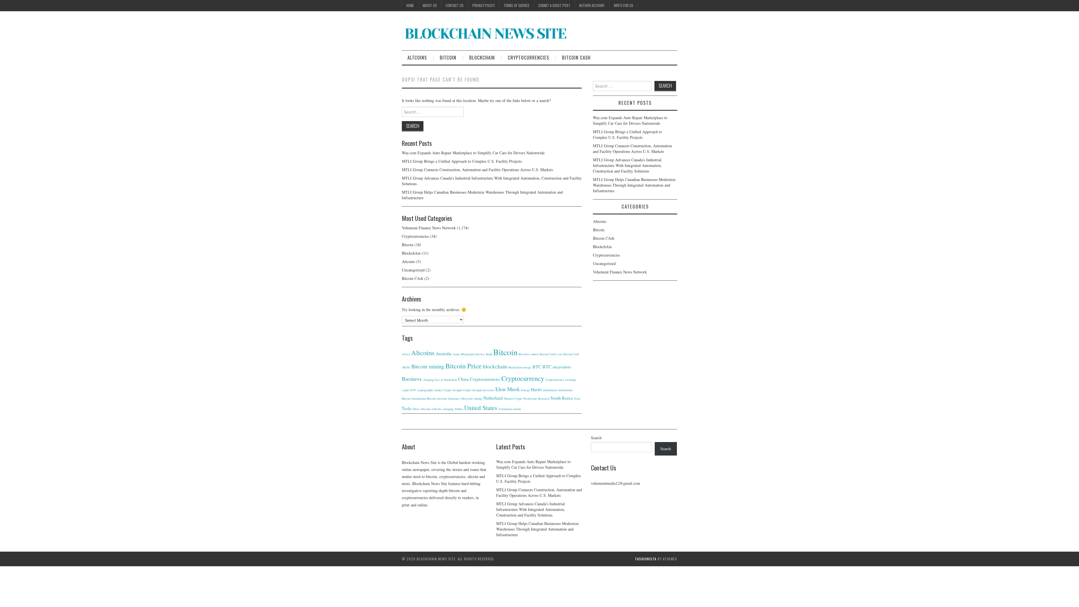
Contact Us (455, 5)
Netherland (493, 398)
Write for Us (623, 5)
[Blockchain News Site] (486, 33)
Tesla (406, 408)
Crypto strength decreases (478, 390)
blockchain (495, 366)
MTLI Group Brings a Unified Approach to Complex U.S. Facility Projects (462, 161)
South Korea (561, 398)
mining (478, 398)
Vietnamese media (509, 409)
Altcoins (417, 57)
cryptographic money (429, 390)
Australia (444, 353)
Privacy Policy (483, 5)
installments (550, 390)
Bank (489, 354)
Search (596, 437)
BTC (536, 367)
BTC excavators (557, 367)
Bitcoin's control (528, 354)
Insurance (454, 398)
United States (480, 408)
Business (412, 378)
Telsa (577, 398)
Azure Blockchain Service (469, 354)
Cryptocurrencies (528, 57)
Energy (525, 390)
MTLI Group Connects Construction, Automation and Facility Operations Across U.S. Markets (477, 169)
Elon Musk (507, 389)
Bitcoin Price (463, 365)
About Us (430, 5)
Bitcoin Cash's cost (551, 354)
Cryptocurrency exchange (560, 380)
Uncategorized (413, 270)
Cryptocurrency (522, 378)
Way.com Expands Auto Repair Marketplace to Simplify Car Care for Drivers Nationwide (473, 152)
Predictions (530, 398)
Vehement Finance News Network (429, 227)
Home (410, 5)
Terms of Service (516, 5)
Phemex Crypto (513, 398)
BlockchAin (482, 57)
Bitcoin (448, 57)
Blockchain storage (519, 367)
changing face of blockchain (440, 380)
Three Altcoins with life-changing (433, 409)
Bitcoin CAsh (576, 57)
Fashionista (645, 558)
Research (543, 398)
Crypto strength (452, 390)
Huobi (536, 389)
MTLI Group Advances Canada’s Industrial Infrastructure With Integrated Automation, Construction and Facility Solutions (627, 165)
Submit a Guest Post (554, 5)
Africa (406, 354)
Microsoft (467, 398)
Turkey (459, 409)
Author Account (592, 5)
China (463, 379)
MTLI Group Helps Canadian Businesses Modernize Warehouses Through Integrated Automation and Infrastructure (634, 185)
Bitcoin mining (427, 366)
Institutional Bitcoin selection (429, 398)
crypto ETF (409, 390)
